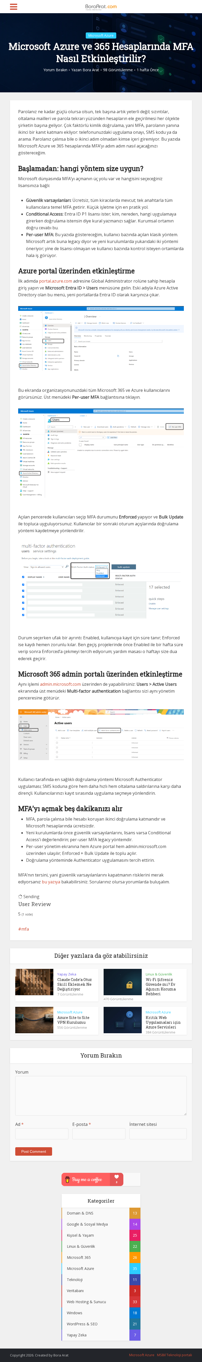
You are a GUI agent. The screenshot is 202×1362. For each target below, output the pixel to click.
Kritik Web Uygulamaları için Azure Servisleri (163, 1022)
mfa (25, 929)
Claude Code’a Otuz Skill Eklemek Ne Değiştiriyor (74, 984)
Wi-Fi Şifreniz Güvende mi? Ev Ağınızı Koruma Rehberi (161, 986)
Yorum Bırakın (55, 70)
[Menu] (13, 7)
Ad (19, 1124)
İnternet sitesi (143, 1124)
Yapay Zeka (66, 974)
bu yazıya (51, 882)
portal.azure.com (55, 281)
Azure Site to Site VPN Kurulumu (73, 1020)
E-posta (81, 1124)
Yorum (21, 1072)
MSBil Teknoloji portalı (174, 1355)
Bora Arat (91, 70)
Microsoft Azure (101, 35)
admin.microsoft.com (60, 684)
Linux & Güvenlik (159, 974)
